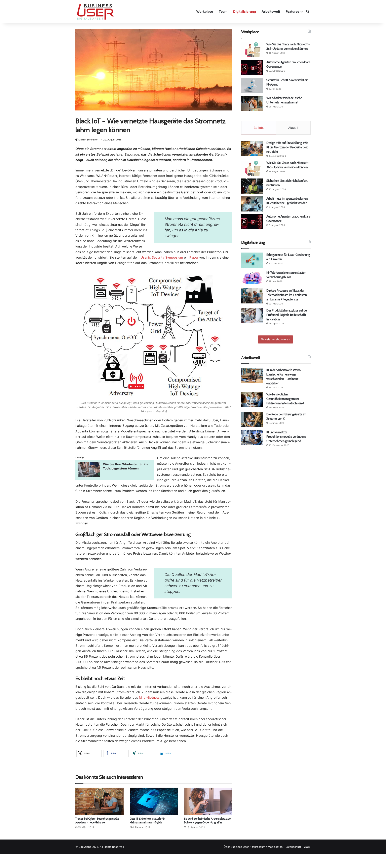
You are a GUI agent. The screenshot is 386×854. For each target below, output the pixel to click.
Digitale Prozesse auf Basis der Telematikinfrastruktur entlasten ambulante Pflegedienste (286, 295)
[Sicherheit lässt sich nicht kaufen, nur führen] (252, 186)
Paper (193, 257)
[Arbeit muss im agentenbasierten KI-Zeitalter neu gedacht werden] (252, 203)
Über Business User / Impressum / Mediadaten (253, 846)
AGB (307, 846)
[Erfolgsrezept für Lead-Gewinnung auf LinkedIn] (252, 260)
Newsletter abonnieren (275, 339)
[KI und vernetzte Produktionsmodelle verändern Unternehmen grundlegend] (252, 437)
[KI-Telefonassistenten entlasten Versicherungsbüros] (252, 278)
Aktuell (293, 128)
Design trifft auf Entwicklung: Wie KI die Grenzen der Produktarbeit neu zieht (287, 147)
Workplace (204, 11)
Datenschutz (293, 846)
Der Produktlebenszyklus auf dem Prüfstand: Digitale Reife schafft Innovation (287, 314)
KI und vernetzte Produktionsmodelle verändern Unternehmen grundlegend (286, 436)
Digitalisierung (244, 11)
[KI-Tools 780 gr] (114, 479)
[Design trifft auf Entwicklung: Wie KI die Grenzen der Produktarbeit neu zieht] (252, 148)
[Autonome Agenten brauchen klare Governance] (252, 67)
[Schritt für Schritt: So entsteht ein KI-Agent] (252, 85)
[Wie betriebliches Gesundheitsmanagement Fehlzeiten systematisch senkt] (252, 399)
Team (223, 11)
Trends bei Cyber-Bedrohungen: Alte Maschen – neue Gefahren (97, 820)
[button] (89, 753)
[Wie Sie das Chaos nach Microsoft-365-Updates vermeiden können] (252, 49)
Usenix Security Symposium (162, 257)
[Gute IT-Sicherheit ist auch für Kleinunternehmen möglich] (154, 801)
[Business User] (95, 12)
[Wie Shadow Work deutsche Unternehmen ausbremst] (252, 103)
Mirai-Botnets (149, 697)
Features (293, 11)
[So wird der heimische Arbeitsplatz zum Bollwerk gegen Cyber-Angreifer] (208, 801)
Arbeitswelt (271, 11)
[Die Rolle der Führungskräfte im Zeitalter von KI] (252, 419)
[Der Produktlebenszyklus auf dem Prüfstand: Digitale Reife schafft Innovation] (252, 315)
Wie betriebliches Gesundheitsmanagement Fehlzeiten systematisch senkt (285, 398)
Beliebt (259, 128)
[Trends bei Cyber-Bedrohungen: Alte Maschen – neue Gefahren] (99, 801)
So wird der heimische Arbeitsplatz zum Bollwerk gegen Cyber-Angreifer (207, 820)
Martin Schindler (88, 139)
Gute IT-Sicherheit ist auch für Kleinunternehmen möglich (147, 820)
